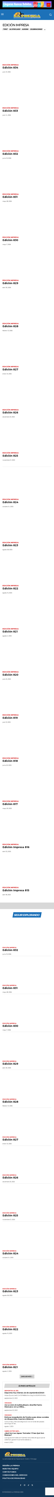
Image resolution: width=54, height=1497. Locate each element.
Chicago (8, 1403)
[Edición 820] (27, 655)
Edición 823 (10, 545)
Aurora (25, 29)
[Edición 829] (27, 263)
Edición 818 (10, 760)
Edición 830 (10, 240)
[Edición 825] (27, 435)
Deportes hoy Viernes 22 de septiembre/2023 (24, 1393)
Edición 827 (10, 369)
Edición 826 (10, 412)
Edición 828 (10, 326)
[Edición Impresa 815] (27, 870)
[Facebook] (20, 1485)
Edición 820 (10, 674)
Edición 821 (10, 631)
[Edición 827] (27, 349)
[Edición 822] (27, 568)
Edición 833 (10, 110)
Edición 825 (10, 455)
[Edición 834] (27, 47)
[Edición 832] (27, 134)
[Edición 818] (27, 741)
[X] (32, 1485)
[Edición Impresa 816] (27, 827)
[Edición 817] (27, 784)
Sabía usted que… (12, 1431)
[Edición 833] (27, 90)
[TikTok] (28, 1485)
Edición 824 (10, 502)
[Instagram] (24, 1485)
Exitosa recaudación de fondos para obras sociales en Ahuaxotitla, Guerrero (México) (27, 1418)
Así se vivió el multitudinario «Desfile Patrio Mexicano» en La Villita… (23, 1406)
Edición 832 (10, 153)
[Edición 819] (27, 698)
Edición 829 (10, 283)
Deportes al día (11, 1391)
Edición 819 (10, 717)
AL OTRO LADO (14, 29)
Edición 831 (10, 196)
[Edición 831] (27, 177)
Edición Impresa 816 (16, 847)
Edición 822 (10, 588)
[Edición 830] (27, 220)
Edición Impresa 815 (16, 890)
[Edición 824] (27, 482)
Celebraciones (36, 29)
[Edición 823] (27, 525)
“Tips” (5, 29)
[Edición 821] (27, 611)
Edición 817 (10, 804)
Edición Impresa (11, 65)
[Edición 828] (27, 306)
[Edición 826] (27, 392)
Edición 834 (10, 67)
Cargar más (26, 1376)
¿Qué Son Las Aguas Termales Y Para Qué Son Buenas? (24, 1434)
